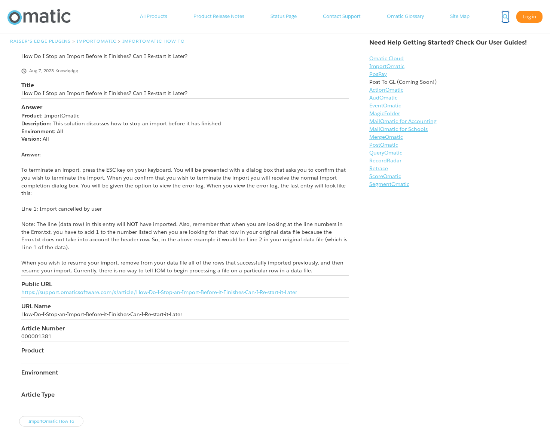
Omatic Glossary (405, 16)
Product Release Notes (218, 16)
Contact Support (342, 16)
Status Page (284, 16)
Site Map (460, 16)
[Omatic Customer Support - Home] (39, 17)
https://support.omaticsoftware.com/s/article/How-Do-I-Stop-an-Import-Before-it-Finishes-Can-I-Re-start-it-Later (159, 292)
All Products (153, 16)
